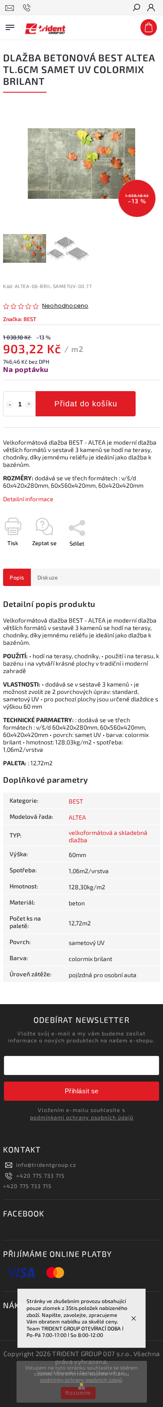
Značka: (19, 318)
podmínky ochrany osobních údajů (81, 1380)
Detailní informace (28, 498)
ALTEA (77, 817)
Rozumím (78, 1393)
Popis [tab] (17, 577)
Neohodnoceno (65, 306)
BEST (76, 801)
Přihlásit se (82, 1091)
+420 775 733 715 (40, 1175)
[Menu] (10, 25)
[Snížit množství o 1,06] (9, 405)
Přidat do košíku (85, 403)
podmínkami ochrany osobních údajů (81, 1117)
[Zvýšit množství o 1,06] (29, 405)
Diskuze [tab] (47, 577)
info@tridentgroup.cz (46, 1164)
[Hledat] (136, 8)
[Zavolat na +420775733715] (28, 7)
